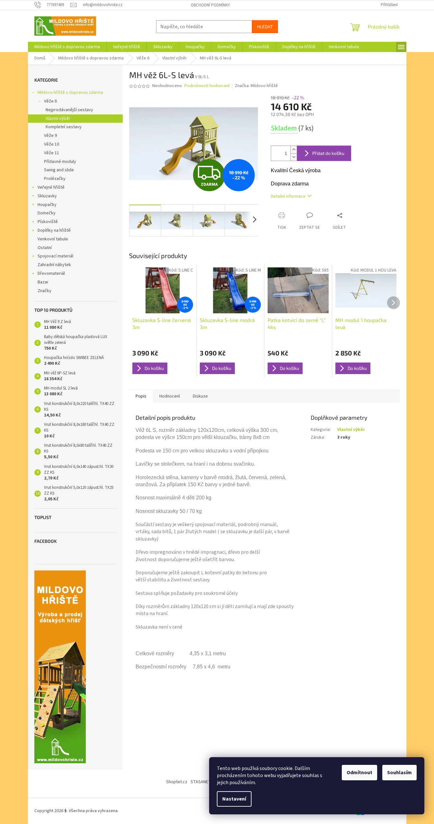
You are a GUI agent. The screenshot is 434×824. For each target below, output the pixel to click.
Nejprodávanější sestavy (69, 110)
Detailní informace (288, 196)
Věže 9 (50, 135)
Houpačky (47, 205)
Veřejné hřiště (51, 187)
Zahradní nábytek (54, 265)
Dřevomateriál (51, 273)
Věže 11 (51, 153)
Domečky (47, 213)
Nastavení (234, 798)
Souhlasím (399, 772)
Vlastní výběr (58, 118)
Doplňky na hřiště (54, 230)
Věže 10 (51, 144)
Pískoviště (48, 222)
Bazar (43, 282)
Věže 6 (50, 101)
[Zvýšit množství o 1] (293, 149)
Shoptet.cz (176, 782)
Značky (44, 291)
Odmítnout (359, 772)
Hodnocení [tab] (169, 396)
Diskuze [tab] (200, 396)
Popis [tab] (141, 396)
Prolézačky (55, 178)
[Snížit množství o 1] (293, 157)
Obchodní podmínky (210, 5)
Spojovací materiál (55, 256)
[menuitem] (67, 47)
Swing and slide (59, 170)
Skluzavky (47, 196)
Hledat (265, 26)
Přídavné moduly (60, 161)
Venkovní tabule (53, 239)
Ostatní (45, 248)
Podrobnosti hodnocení (207, 86)
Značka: (256, 86)
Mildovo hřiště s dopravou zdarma (70, 92)
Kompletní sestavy (64, 127)
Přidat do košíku (328, 153)
